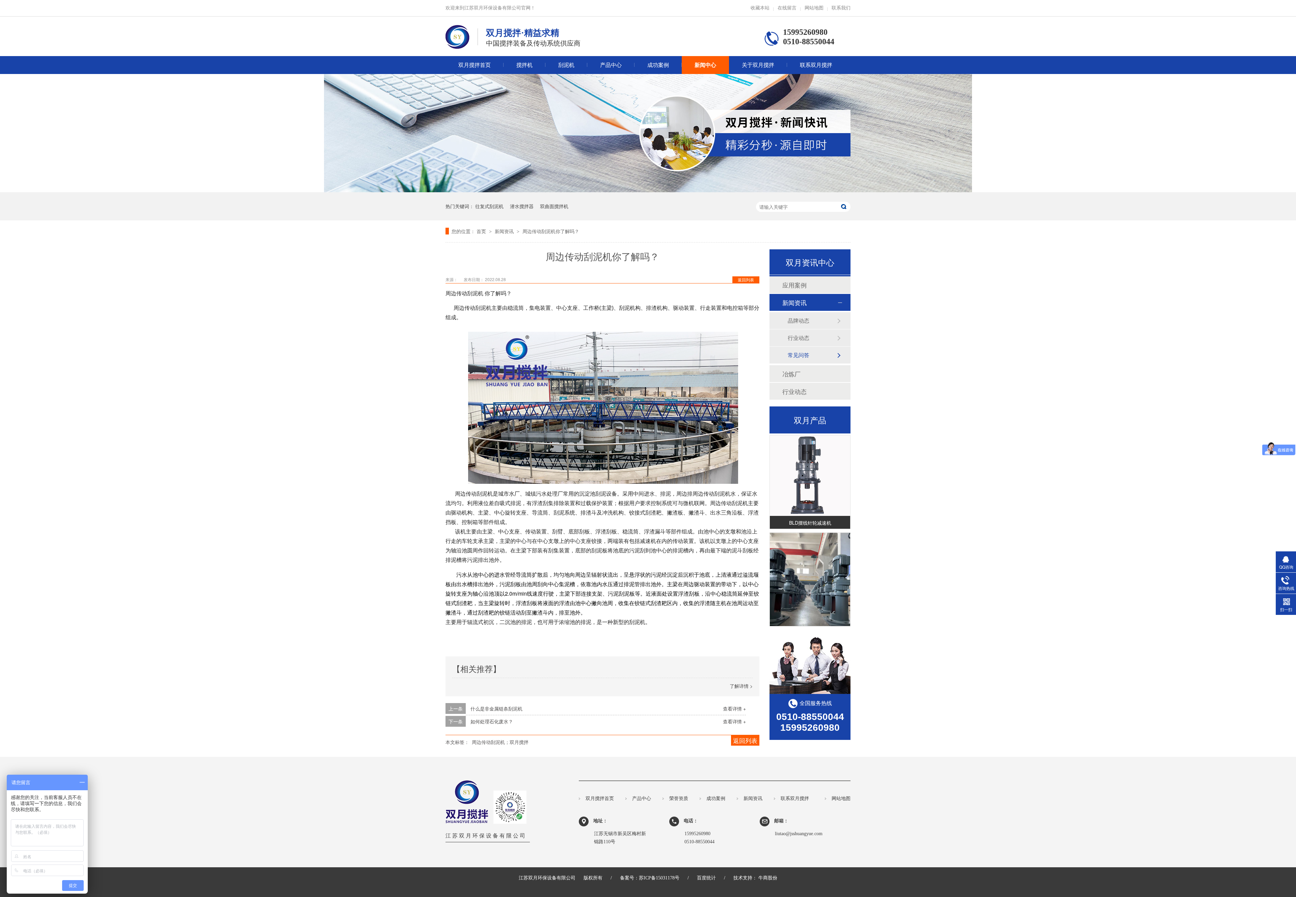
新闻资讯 (505, 231)
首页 (482, 231)
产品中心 (611, 65)
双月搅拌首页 (474, 65)
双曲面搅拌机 (554, 206)
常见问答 (798, 355)
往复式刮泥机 (489, 206)
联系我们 (841, 7)
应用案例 (794, 284)
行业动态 (798, 338)
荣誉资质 (678, 798)
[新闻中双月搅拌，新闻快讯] (648, 190)
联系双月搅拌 (816, 65)
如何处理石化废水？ (491, 721)
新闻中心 (705, 65)
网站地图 (814, 7)
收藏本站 (760, 7)
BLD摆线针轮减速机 (810, 511)
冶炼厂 (791, 373)
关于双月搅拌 (758, 65)
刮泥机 (566, 65)
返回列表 (746, 279)
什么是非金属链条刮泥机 (496, 708)
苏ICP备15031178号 (659, 877)
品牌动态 (798, 320)
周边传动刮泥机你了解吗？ (550, 231)
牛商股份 (767, 877)
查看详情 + (734, 708)
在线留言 (787, 7)
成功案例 (658, 65)
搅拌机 (524, 65)
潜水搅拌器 (522, 206)
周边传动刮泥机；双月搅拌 (500, 742)
